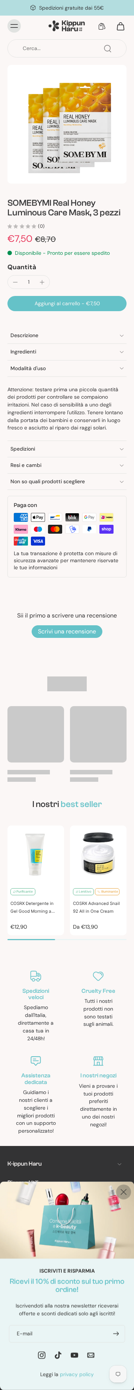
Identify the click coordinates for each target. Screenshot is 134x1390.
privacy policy (77, 1374)
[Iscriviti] (115, 1333)
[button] (67, 304)
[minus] (15, 282)
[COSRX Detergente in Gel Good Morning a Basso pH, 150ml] (35, 854)
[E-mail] (91, 1355)
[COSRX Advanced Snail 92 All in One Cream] (98, 854)
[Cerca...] (107, 48)
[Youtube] (74, 1355)
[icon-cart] (118, 26)
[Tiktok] (58, 1355)
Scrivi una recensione (67, 631)
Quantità (21, 267)
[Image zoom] (67, 124)
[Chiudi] (123, 1192)
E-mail (24, 1333)
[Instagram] (42, 1355)
